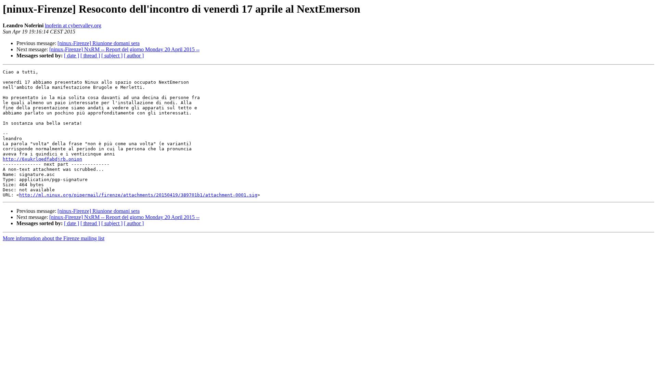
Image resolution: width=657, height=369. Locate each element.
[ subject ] (112, 55)
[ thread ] (90, 55)
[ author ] (134, 55)
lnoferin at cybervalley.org (73, 25)
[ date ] (71, 55)
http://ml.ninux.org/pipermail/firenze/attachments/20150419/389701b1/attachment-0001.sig (138, 194)
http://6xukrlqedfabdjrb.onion (42, 159)
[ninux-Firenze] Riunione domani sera (98, 43)
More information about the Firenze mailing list (53, 238)
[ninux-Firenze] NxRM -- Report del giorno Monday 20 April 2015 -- (124, 49)
